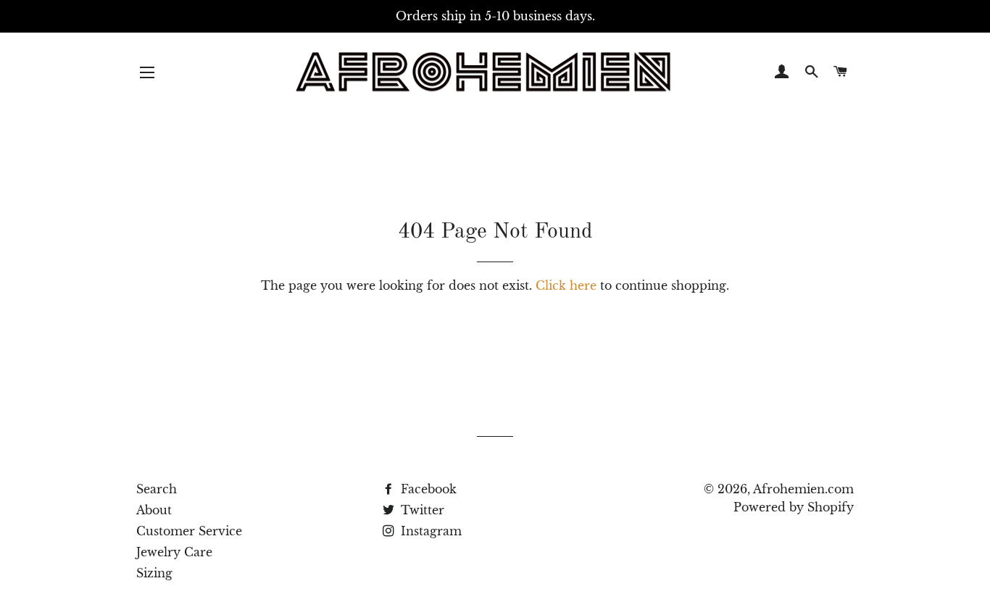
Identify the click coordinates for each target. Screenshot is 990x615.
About (154, 510)
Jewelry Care (174, 552)
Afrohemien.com (803, 489)
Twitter (420, 510)
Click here (566, 285)
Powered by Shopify (793, 507)
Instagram (429, 531)
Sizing (154, 573)
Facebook (427, 489)
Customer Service (189, 531)
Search (156, 489)
